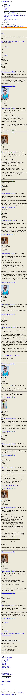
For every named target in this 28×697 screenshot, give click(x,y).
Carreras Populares (8, 11)
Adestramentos (5, 673)
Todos (5, 9)
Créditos (3, 694)
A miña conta (7, 5)
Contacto (6, 22)
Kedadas (10, 12)
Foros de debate (4, 41)
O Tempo (15, 19)
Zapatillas (18, 15)
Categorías (3, 654)
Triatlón (20, 11)
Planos (23, 15)
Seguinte (6, 55)
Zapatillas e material (6, 676)
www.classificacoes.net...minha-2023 (10, 485)
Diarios (5, 12)
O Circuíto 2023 (6, 660)
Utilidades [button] (6, 18)
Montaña (15, 11)
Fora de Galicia (5, 666)
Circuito (24, 11)
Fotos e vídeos (5, 677)
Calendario (6, 6)
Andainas (17, 13)
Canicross (22, 13)
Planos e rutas (5, 678)
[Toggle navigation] (11, 1)
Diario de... (4, 662)
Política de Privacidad (10, 694)
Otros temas (7, 16)
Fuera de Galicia (8, 13)
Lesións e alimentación (7, 674)
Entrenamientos (12, 15)
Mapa (5, 19)
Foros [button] (5, 8)
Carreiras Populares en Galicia (16, 41)
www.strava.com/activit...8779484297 (10, 355)
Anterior (6, 46)
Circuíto (6, 20)
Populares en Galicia (7, 657)
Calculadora (10, 19)
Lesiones (6, 15)
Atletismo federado (6, 667)
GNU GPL (21, 692)
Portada (5, 4)
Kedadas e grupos (6, 659)
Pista (13, 13)
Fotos (13, 12)
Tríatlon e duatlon (6, 669)
